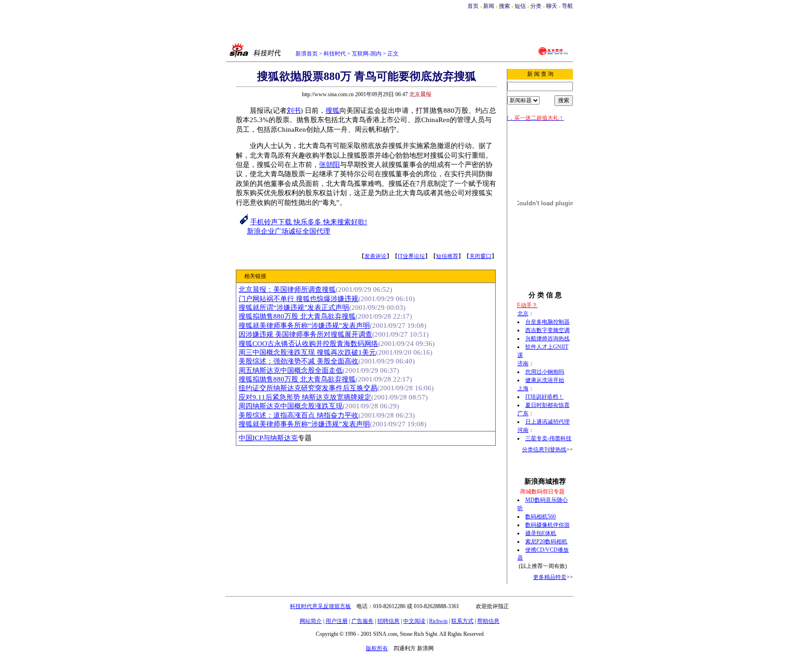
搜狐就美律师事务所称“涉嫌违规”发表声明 (304, 325)
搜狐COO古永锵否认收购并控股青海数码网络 (308, 343)
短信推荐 (447, 256)
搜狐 (332, 110)
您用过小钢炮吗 (544, 372)
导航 (567, 6)
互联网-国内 (366, 53)
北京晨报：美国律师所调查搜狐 (287, 289)
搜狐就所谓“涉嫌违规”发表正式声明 (294, 307)
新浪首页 (306, 53)
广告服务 (362, 621)
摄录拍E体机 (540, 533)
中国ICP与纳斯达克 (268, 438)
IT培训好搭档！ (544, 397)
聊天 (551, 6)
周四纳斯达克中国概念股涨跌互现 (291, 406)
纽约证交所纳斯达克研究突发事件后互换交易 (308, 388)
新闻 (488, 6)
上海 (523, 388)
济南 (523, 363)
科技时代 (335, 53)
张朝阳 (329, 164)
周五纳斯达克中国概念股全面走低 (291, 370)
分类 (535, 6)
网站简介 (311, 621)
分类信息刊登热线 (544, 449)
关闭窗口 (480, 256)
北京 (523, 313)
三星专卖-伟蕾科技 (548, 438)
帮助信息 (488, 621)
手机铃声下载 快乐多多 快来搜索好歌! (308, 222)
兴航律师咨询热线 (547, 338)
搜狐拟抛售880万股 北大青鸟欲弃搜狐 (297, 316)
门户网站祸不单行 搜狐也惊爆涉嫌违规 (298, 298)
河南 (523, 430)
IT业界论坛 (411, 256)
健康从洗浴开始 (544, 380)
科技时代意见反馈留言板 (320, 606)
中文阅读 (414, 621)
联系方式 (462, 621)
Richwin (438, 621)
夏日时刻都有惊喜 (547, 405)
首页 (473, 6)
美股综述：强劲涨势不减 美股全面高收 (298, 361)
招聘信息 (388, 621)
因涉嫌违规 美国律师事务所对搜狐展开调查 (305, 334)
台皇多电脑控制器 (547, 322)
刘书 (294, 110)
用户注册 (337, 621)
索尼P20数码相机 (546, 541)
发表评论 (375, 256)
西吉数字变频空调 (547, 330)
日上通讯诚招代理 (547, 422)
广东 (523, 413)
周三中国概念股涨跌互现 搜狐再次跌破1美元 (307, 352)
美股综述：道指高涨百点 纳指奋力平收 (298, 415)
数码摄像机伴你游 (547, 525)
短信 (520, 6)
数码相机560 (540, 516)
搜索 (505, 6)
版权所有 (377, 648)
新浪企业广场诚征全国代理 (288, 231)
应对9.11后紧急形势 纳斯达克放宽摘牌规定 (305, 397)
